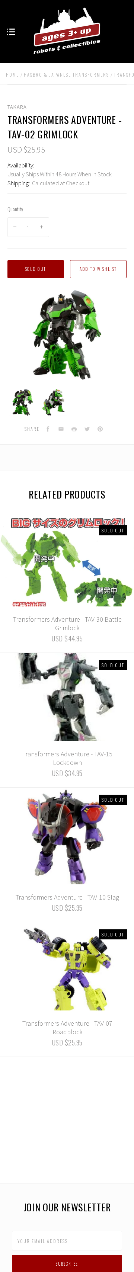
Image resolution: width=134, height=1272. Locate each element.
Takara (17, 106)
